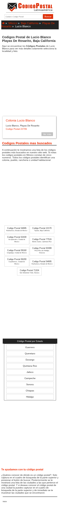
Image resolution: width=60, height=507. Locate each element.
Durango (30, 359)
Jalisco (30, 372)
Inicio (5, 501)
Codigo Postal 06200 (16, 261)
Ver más (47, 134)
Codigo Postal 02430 (16, 239)
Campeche (30, 378)
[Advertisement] (30, 85)
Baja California (29, 23)
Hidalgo (30, 397)
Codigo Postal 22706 (16, 129)
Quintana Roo (30, 366)
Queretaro (30, 353)
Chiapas (30, 390)
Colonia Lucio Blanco (20, 120)
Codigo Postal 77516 (42, 240)
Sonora (30, 384)
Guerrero (30, 347)
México (12, 23)
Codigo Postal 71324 (29, 271)
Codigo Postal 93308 (42, 250)
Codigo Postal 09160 (17, 251)
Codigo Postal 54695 (16, 229)
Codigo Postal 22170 (42, 229)
